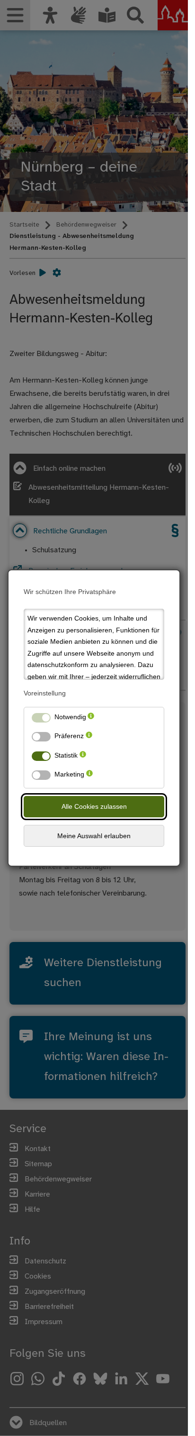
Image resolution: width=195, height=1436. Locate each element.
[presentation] (91, 719)
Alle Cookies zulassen (94, 806)
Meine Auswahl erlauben (94, 836)
